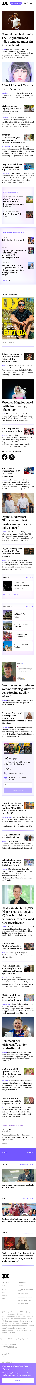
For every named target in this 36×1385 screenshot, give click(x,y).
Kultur (4, 237)
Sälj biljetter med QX (10, 594)
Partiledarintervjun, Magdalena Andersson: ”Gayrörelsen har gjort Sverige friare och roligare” (13, 270)
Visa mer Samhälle (26, 1165)
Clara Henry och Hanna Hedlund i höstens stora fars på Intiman (13, 202)
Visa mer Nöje (28, 1199)
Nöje (3, 1286)
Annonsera (22, 1283)
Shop (3, 1298)
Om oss (21, 1286)
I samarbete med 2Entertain (13, 196)
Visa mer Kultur (27, 1233)
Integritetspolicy (25, 1300)
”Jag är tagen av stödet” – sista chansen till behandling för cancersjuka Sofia (14, 254)
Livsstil (4, 248)
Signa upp (18, 1380)
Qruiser (4, 1295)
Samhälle (5, 263)
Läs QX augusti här (8, 343)
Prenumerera (16, 3)
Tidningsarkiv (23, 1294)
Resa (3, 1292)
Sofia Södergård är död (13, 240)
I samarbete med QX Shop (12, 211)
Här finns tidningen (25, 1297)
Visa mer (28, 577)
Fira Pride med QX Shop (12, 215)
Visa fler (5, 280)
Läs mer (4, 1143)
